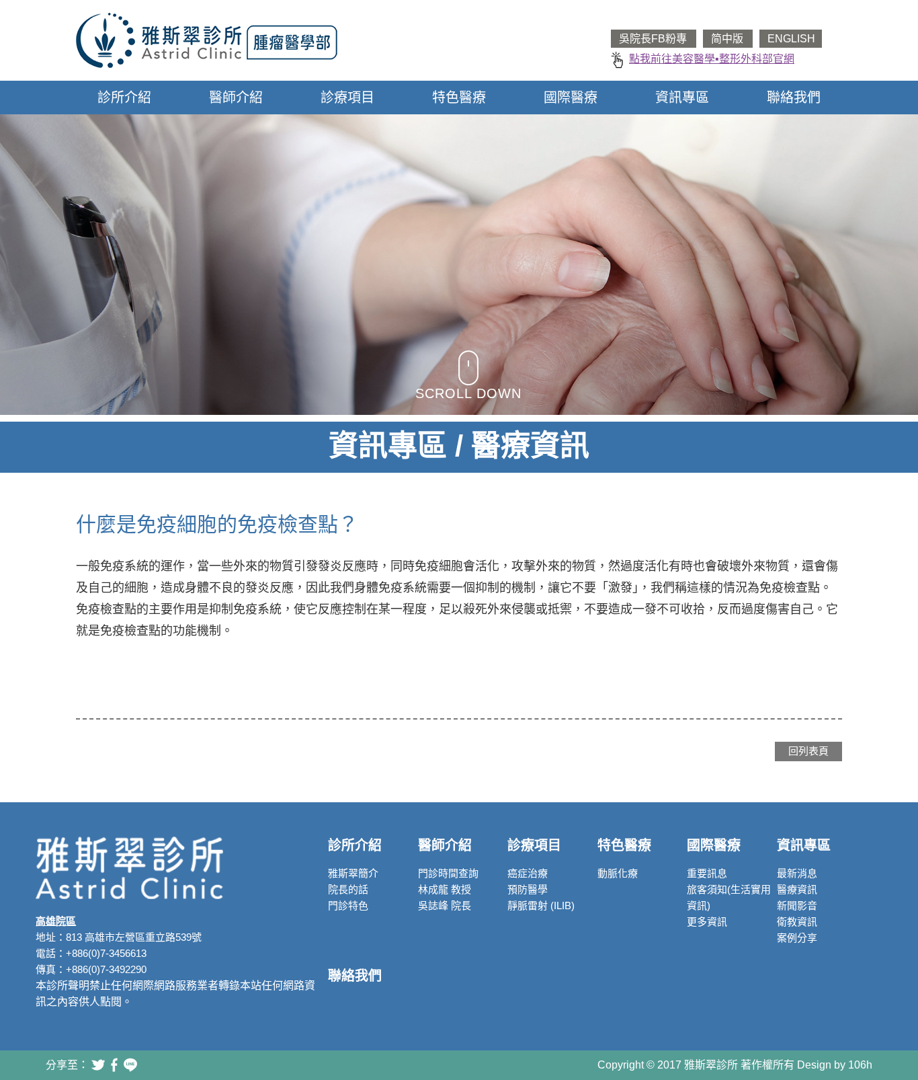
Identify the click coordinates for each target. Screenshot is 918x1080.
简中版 (728, 38)
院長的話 (348, 889)
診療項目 (347, 97)
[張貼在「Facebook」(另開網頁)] (114, 1065)
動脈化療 (617, 873)
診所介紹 (124, 97)
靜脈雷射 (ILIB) (541, 905)
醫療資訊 (797, 889)
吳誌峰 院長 (444, 905)
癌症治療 (527, 873)
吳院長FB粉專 (654, 38)
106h (860, 1065)
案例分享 (797, 937)
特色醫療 (459, 97)
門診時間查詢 (448, 873)
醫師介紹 (236, 97)
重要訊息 (707, 873)
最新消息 (797, 873)
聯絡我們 (794, 97)
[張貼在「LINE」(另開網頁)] (130, 1065)
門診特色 (348, 905)
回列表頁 (808, 751)
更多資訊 (707, 921)
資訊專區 (682, 97)
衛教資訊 (797, 921)
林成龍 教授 (444, 889)
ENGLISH (791, 38)
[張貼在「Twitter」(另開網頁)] (98, 1065)
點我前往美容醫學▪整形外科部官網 (711, 59)
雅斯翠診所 (207, 40)
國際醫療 (570, 97)
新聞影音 (797, 905)
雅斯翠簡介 (353, 873)
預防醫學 (527, 889)
